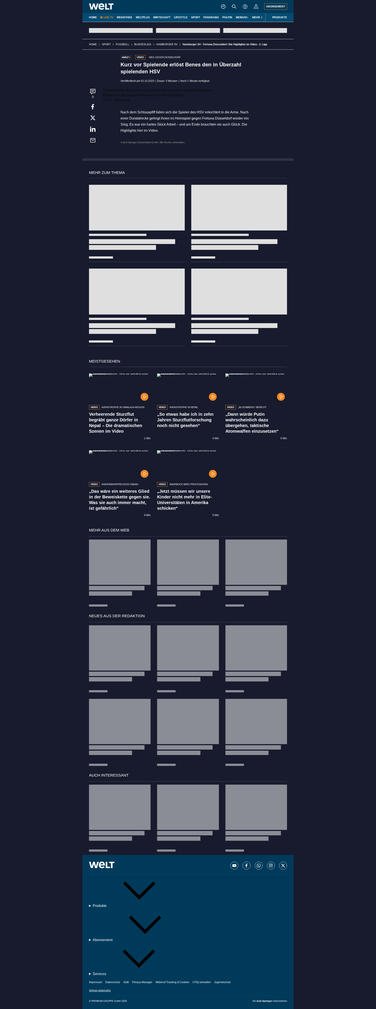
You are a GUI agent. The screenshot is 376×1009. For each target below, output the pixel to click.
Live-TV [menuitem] (108, 17)
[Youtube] (234, 865)
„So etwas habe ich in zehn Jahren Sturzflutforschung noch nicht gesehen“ (185, 420)
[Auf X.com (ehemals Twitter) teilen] (93, 118)
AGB (126, 982)
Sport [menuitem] (195, 17)
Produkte (279, 17)
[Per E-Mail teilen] (93, 142)
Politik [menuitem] (227, 17)
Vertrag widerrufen (100, 990)
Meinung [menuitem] (242, 17)
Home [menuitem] (93, 17)
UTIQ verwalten (202, 982)
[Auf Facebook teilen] (93, 107)
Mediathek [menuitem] (124, 17)
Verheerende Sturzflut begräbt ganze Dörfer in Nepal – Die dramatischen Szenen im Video (115, 423)
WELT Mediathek (116, 100)
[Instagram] (271, 865)
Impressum (95, 982)
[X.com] (283, 865)
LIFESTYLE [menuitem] (181, 17)
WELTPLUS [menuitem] (143, 17)
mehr (256, 17)
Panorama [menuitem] (211, 17)
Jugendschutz (222, 982)
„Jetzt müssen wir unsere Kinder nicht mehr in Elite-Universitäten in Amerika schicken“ (184, 500)
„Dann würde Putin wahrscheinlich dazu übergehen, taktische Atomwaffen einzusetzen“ (252, 423)
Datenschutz (112, 982)
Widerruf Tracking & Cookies (172, 982)
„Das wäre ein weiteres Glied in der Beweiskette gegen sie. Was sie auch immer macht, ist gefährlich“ (119, 500)
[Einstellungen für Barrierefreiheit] (245, 6)
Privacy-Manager (142, 982)
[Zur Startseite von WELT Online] (101, 6)
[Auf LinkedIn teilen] (93, 131)
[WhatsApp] (259, 865)
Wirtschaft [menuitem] (161, 17)
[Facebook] (246, 865)
